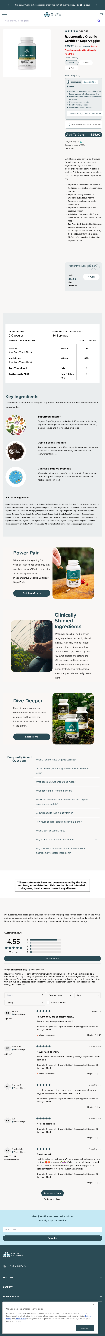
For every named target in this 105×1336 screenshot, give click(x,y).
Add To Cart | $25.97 (83, 134)
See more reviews (52, 1193)
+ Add (91, 277)
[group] (96, 82)
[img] (36, 969)
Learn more (70, 148)
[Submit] (100, 21)
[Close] (94, 1305)
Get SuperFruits (32, 593)
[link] (76, 31)
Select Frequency (72, 75)
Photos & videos (58, 1002)
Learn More (31, 736)
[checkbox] (60, 1002)
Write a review (52, 958)
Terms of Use (20, 1318)
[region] (50, 1318)
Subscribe (76, 82)
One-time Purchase (81, 124)
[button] (44, 940)
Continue (84, 1328)
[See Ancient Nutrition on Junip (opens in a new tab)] (58, 1199)
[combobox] (52, 20)
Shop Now (52, 6)
